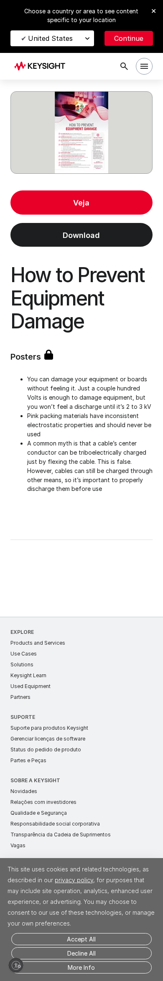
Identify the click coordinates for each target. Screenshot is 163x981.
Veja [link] (81, 202)
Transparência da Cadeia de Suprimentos (60, 834)
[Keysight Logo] (42, 66)
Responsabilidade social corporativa (55, 824)
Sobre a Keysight (35, 780)
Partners (20, 697)
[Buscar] (124, 66)
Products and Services (37, 643)
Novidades (23, 791)
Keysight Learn (28, 675)
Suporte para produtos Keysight (49, 728)
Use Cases (23, 654)
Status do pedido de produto (45, 749)
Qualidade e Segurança (38, 813)
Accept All (81, 939)
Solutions (21, 664)
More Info (81, 967)
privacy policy (74, 879)
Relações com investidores (43, 802)
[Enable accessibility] (15, 965)
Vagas (17, 845)
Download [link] (81, 235)
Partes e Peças (28, 760)
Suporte (22, 717)
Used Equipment (30, 686)
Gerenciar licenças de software (47, 739)
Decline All (81, 953)
